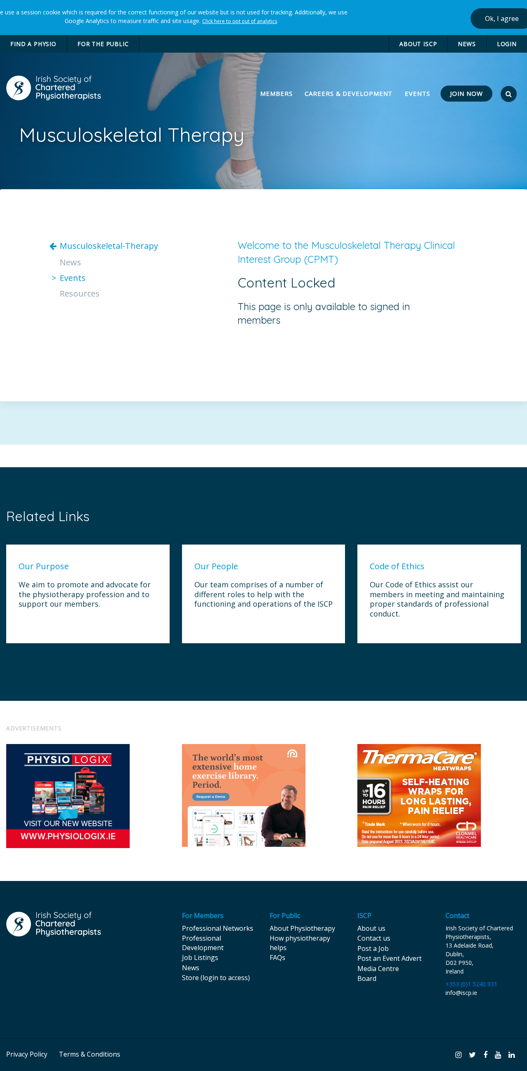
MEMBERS (277, 93)
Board (366, 978)
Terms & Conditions (89, 1054)
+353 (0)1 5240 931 (471, 984)
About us (371, 928)
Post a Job (373, 948)
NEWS (467, 44)
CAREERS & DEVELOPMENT (348, 93)
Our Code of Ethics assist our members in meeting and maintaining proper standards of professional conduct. (437, 599)
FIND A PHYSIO (33, 44)
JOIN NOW (466, 93)
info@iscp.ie (461, 993)
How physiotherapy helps (300, 943)
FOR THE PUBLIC (103, 44)
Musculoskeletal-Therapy (109, 246)
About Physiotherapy (302, 928)
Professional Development (203, 943)
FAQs (277, 957)
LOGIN (507, 44)
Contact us (373, 938)
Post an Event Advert (389, 958)
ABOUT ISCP (418, 44)
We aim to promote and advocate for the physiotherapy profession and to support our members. (85, 594)
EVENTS (417, 93)
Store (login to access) (216, 977)
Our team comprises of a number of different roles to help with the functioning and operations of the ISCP (263, 594)
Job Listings (200, 957)
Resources (80, 293)
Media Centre (378, 968)
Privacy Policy (26, 1054)
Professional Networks (217, 928)
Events (73, 278)
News (70, 262)
